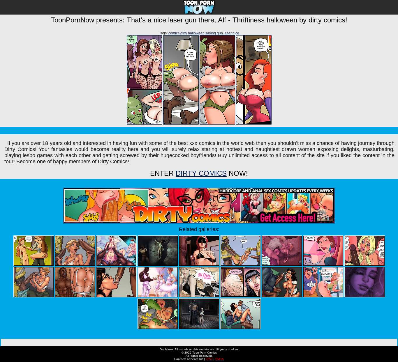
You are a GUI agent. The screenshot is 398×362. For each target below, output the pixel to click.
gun (220, 33)
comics (173, 33)
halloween (196, 33)
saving (210, 33)
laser (228, 33)
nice (236, 33)
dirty (183, 33)
